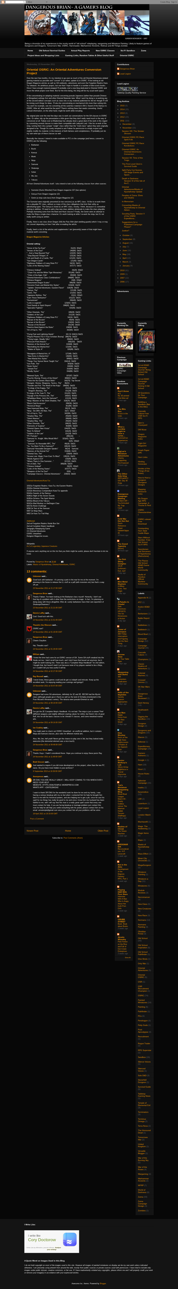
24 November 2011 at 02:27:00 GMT (47, 671)
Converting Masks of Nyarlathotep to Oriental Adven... (133, 207)
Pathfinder (142, 1011)
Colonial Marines (141, 674)
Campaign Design (142, 640)
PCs (140, 1016)
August (126, 243)
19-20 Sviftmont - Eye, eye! (122, 568)
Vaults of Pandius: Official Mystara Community (143, 579)
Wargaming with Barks (123, 673)
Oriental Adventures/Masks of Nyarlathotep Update (132, 189)
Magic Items (143, 833)
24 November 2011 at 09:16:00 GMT (47, 722)
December (127, 124)
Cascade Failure (142, 653)
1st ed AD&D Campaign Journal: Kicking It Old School (143, 383)
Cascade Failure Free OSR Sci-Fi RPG (143, 414)
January (126, 266)
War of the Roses (142, 1168)
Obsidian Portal (142, 932)
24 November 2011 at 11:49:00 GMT (47, 757)
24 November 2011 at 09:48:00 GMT (47, 745)
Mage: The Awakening (143, 827)
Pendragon (143, 1020)
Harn (140, 765)
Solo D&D (142, 1075)
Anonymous (38, 776)
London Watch (144, 815)
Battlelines (142, 625)
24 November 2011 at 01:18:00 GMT (47, 632)
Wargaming (143, 1174)
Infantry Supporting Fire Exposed (123, 460)
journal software (49, 1247)
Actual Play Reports (80, 50)
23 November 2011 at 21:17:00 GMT (47, 588)
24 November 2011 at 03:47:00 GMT (47, 686)
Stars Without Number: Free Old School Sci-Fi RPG (144, 541)
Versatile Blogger (141, 1152)
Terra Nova (143, 1126)
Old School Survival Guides (52, 50)
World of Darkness (142, 1191)
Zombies (142, 1210)
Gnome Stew (121, 655)
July (125, 247)
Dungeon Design (142, 724)
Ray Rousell (38, 676)
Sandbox (142, 1057)
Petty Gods (143, 1025)
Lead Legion (125, 74)
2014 (122, 109)
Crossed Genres (141, 681)
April (125, 258)
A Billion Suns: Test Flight (122, 588)
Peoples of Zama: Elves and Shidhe (132, 196)
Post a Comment (37, 819)
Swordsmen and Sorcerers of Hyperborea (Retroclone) (144, 552)
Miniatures (142, 886)
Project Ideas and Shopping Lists (43, 55)
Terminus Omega (142, 1120)
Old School (143, 938)
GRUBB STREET (121, 920)
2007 (122, 278)
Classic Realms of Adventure (142, 666)
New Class (142, 904)
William (36, 654)
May (125, 254)
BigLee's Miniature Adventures (123, 453)
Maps (140, 840)
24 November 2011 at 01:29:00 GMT (47, 649)
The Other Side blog (122, 475)
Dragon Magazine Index (142, 436)
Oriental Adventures (60, 564)
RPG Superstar (144, 1050)
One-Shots (142, 959)
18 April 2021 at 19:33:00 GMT (45, 814)
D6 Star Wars (144, 687)
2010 (122, 270)
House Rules (143, 774)
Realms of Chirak (122, 827)
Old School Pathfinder (143, 953)
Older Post (103, 831)
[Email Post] (62, 562)
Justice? (125, 230)
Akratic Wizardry (122, 938)
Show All (127, 957)
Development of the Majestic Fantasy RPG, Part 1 (123, 874)
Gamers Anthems (142, 754)
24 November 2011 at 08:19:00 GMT (47, 703)
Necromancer (144, 897)
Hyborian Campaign (142, 781)
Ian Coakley (38, 728)
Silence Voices (144, 1062)
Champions (143, 659)
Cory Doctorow (42, 1239)
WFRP (141, 1185)
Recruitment (143, 1036)
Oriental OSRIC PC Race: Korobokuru (133, 144)
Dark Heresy (143, 703)
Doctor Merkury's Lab (122, 762)
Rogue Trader (144, 1043)
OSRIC (72, 564)
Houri (140, 769)
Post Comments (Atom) (73, 838)
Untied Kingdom (142, 1145)
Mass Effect (143, 854)
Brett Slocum (38, 762)
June (125, 250)
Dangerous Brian (40, 593)
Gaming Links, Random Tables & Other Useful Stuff (89, 55)
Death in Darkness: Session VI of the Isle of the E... (133, 180)
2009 (122, 274)
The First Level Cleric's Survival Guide (132, 165)
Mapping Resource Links (142, 491)
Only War (142, 963)
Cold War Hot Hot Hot (123, 520)
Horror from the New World (122, 719)
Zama (143, 50)
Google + (142, 760)
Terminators (143, 1112)
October (126, 235)
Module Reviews (141, 891)
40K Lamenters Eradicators (122, 679)
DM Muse (142, 429)
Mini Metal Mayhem (123, 583)
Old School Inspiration (143, 946)
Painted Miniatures (142, 1001)
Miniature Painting (142, 873)
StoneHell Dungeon (142, 1081)
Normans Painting (142, 925)
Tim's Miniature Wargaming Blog (123, 788)
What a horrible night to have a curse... (121, 431)
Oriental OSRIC (127, 55)
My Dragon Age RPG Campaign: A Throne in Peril (144, 501)
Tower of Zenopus (122, 630)
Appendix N (143, 598)
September (128, 239)
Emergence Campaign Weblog (123, 496)
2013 (122, 113)
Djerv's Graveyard (142, 424)
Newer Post (32, 831)
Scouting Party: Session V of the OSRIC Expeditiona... (133, 216)
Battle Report (143, 618)
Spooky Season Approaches (122, 699)
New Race (142, 915)
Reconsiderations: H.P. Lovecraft (123, 851)
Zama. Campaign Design (142, 1203)
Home (30, 50)
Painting (141, 1007)
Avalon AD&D (144, 607)
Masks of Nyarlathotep (42, 564)
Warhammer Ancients (143, 1179)
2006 (122, 282)
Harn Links (142, 457)
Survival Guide (144, 1087)
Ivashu (141, 787)
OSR (140, 982)
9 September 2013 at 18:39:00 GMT (47, 771)
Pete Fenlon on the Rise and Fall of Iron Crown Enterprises (123, 946)
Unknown (37, 576)
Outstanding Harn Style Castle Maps (143, 530)
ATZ (140, 602)
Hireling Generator (142, 462)
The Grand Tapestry (123, 545)
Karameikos (143, 792)
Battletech (142, 629)
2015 (122, 105)
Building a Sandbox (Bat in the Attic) (144, 404)
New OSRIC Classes (105, 50)
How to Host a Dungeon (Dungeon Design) (144, 481)
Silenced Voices (141, 1069)
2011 (122, 121)
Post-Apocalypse (143, 1030)
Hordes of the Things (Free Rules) (144, 470)
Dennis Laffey (39, 613)
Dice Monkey (121, 734)
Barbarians (143, 613)
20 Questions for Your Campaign (144, 395)
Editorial (141, 742)
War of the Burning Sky (143, 1159)
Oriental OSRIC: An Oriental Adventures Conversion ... (131, 151)
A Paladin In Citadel (123, 603)
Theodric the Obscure (42, 625)
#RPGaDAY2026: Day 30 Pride (123, 480)
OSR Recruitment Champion (143, 988)
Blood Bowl (143, 634)
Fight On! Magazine (142, 444)
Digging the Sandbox (143, 717)
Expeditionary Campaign (144, 747)
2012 (122, 117)
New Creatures (144, 909)
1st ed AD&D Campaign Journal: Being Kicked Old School (144, 370)
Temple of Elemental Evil (144, 1104)
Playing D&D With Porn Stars (123, 892)
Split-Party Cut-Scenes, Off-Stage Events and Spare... (132, 172)
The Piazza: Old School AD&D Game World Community (143, 565)
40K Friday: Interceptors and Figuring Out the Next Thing (123, 638)
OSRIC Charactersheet (144, 512)
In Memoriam (128, 201)
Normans (142, 920)
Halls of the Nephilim (123, 693)
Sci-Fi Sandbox (128, 50)
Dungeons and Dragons (144, 731)
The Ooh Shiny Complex (122, 561)
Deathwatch (143, 710)
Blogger (103, 1283)
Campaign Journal (142, 646)
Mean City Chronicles (142, 859)
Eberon (141, 737)
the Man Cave (121, 714)
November (127, 128)
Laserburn (142, 803)
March (126, 262)
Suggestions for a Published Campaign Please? (132, 224)
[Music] (121, 548)
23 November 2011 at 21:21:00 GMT (47, 608)
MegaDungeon (144, 865)
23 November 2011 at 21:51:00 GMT (47, 620)
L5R (140, 799)
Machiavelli (143, 822)
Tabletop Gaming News (144, 1095)
